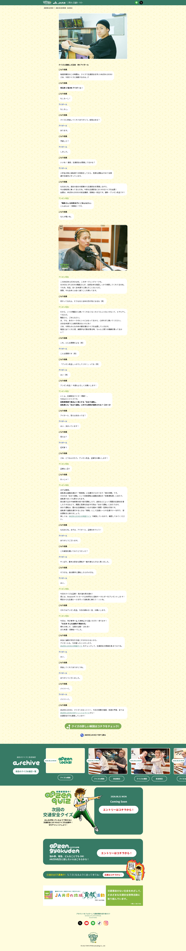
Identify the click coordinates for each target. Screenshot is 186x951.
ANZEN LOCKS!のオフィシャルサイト (75, 712)
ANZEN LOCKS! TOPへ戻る (95, 735)
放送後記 (116, 778)
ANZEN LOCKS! (48, 8)
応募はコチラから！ (113, 874)
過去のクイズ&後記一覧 (26, 771)
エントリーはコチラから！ (118, 809)
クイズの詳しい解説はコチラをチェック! (95, 726)
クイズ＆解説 (65, 777)
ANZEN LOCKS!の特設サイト (80, 516)
